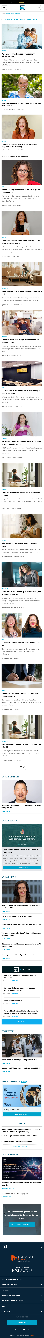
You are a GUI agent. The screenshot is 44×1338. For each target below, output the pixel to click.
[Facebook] (16, 1330)
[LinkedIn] (24, 1330)
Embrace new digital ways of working (18, 1141)
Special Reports (14, 1082)
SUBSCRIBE (22, 1322)
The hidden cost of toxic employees (15, 1194)
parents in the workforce (13, 14)
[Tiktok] (28, 1330)
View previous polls (21, 1147)
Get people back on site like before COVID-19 (21, 1136)
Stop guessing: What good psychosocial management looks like (21, 1183)
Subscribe (21, 2)
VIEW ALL (22, 1022)
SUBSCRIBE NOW (23, 1224)
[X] (20, 1330)
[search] (41, 1247)
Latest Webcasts (11, 1155)
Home (3, 14)
